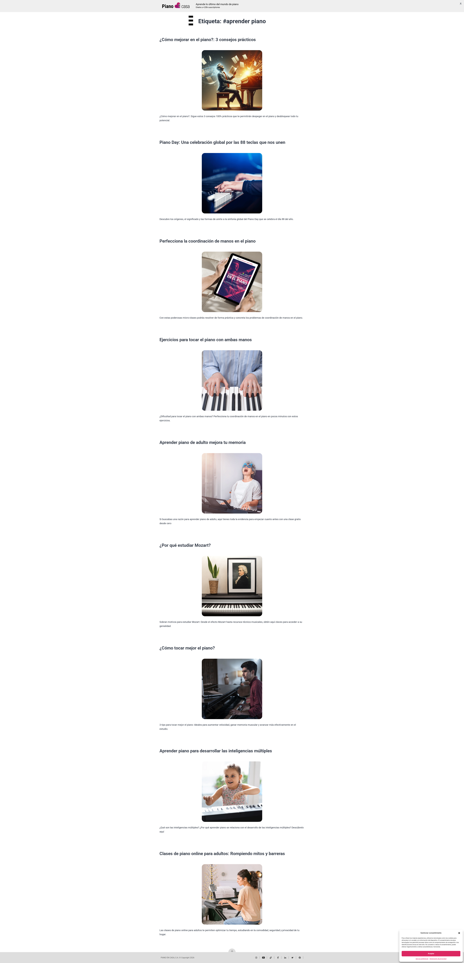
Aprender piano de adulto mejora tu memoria (203, 442)
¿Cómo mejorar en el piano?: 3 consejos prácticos (208, 39)
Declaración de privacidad (438, 959)
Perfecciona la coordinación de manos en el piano (208, 241)
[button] (459, 933)
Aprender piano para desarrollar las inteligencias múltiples (216, 750)
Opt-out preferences (422, 959)
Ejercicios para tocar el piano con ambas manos (206, 339)
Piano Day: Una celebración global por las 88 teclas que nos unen (222, 142)
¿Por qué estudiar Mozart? (185, 545)
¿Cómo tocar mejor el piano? (187, 648)
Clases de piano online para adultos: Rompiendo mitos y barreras (222, 853)
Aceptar (431, 953)
